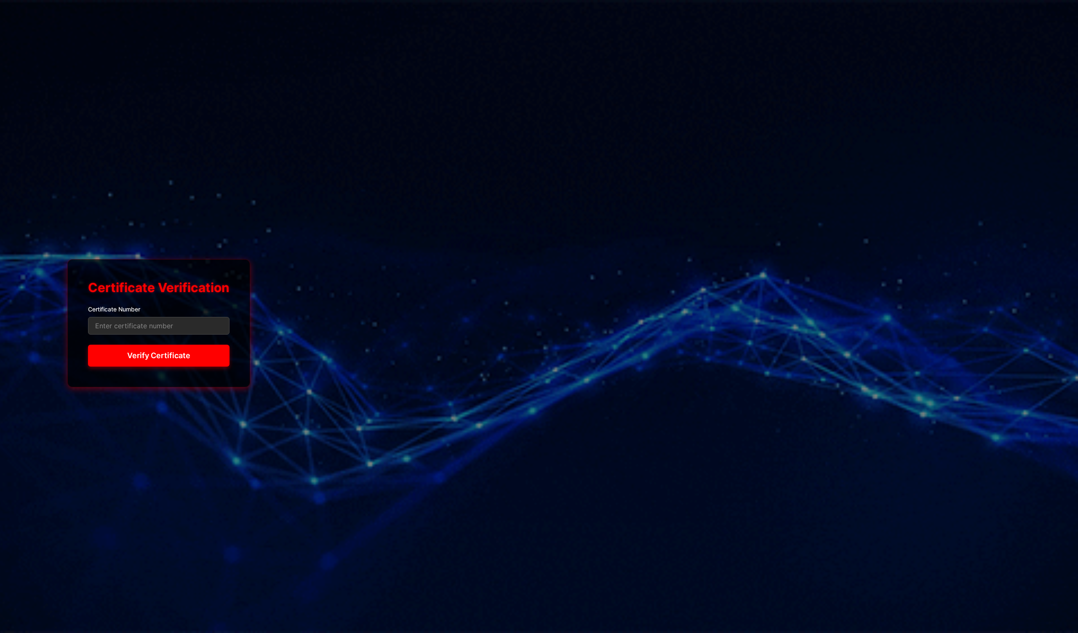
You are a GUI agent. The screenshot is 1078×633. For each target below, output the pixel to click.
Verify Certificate (158, 355)
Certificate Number (114, 309)
